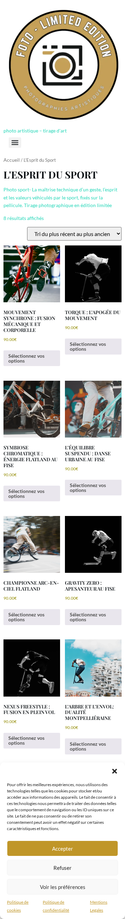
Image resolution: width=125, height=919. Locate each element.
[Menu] (15, 142)
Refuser (62, 868)
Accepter (62, 848)
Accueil (11, 160)
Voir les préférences (62, 887)
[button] (114, 771)
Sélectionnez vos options (26, 358)
